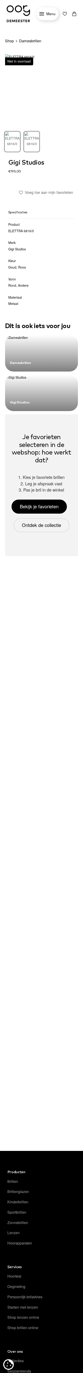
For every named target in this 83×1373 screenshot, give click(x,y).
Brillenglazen (18, 1191)
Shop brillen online (22, 1327)
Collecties (15, 1360)
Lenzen (13, 1232)
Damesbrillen (30, 40)
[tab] (12, 141)
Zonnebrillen (17, 1222)
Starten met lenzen (22, 1307)
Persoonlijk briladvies (24, 1296)
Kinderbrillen (17, 1201)
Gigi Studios (26, 163)
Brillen (12, 1181)
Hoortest (14, 1276)
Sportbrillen (16, 1212)
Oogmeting (16, 1286)
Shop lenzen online (23, 1317)
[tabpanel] (41, 90)
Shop (9, 40)
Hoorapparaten (19, 1243)
